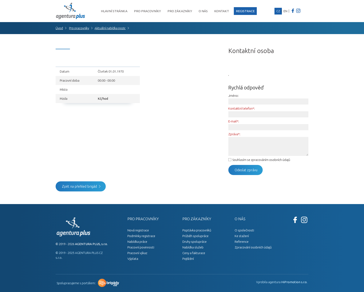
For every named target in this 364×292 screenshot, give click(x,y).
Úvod (59, 28)
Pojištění (188, 258)
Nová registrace (138, 230)
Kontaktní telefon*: (241, 108)
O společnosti (244, 230)
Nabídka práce (137, 241)
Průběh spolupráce (195, 236)
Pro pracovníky (147, 11)
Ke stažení (242, 236)
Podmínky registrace (141, 236)
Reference (242, 241)
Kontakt (221, 11)
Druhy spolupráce (194, 241)
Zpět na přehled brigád (79, 186)
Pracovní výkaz (137, 253)
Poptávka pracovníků (196, 230)
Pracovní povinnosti (140, 247)
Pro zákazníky (179, 11)
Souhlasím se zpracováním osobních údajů (261, 160)
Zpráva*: (234, 134)
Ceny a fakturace (193, 253)
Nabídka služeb (192, 247)
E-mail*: (233, 121)
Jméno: (233, 95)
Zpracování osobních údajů (253, 247)
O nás (203, 11)
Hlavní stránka (114, 11)
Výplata (132, 258)
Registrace (245, 11)
